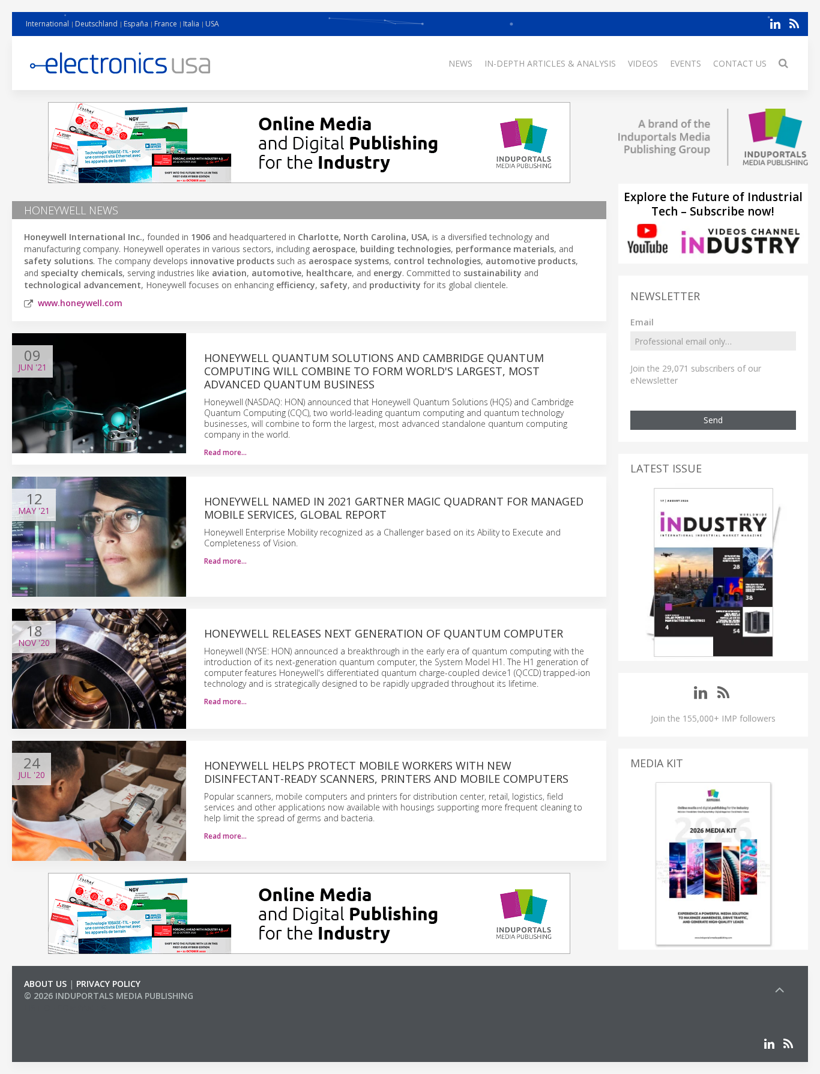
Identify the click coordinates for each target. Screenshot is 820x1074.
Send (713, 420)
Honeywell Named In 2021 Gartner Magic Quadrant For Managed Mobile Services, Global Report (393, 508)
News (460, 63)
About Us (45, 983)
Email (642, 322)
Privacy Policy (108, 983)
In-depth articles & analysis (550, 63)
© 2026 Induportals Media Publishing (108, 995)
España (136, 24)
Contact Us (740, 63)
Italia (191, 24)
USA (212, 24)
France (165, 24)
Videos (643, 63)
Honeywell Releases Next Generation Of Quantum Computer (383, 633)
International (47, 24)
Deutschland (96, 24)
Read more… (225, 452)
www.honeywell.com (80, 303)
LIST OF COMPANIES (65, 1007)
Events (685, 63)
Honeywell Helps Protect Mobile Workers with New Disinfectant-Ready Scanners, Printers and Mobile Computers (386, 772)
